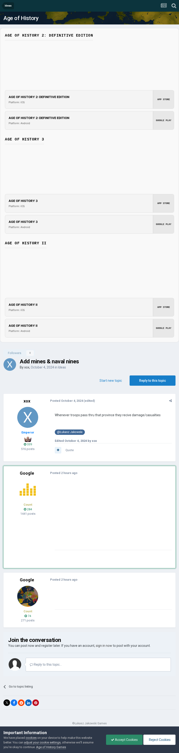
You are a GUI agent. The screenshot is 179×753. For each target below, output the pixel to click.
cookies (31, 737)
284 (29, 509)
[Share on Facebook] (14, 702)
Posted (66, 400)
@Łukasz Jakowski (70, 432)
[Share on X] (6, 702)
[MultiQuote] (58, 450)
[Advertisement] (109, 517)
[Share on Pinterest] (35, 702)
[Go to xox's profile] (9, 364)
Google (27, 473)
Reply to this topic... (47, 664)
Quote (69, 450)
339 (29, 444)
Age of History (20, 18)
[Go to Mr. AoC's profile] (27, 489)
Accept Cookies (126, 740)
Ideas (62, 367)
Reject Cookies (159, 740)
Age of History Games (51, 747)
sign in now (104, 645)
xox (26, 367)
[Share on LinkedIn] (28, 702)
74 (29, 616)
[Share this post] (170, 400)
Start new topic (111, 380)
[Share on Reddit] (21, 702)
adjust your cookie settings (42, 742)
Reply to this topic (152, 380)
